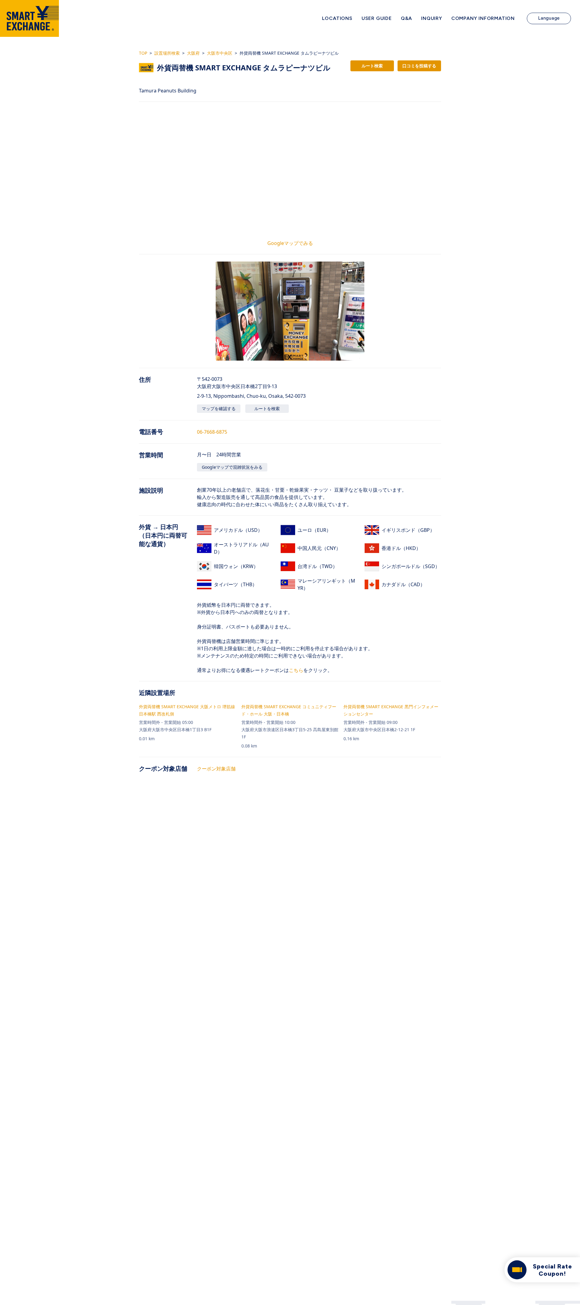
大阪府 (193, 53)
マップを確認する (219, 408)
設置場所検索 (167, 53)
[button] (290, 311)
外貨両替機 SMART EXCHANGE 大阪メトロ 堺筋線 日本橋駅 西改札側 (187, 710)
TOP (143, 53)
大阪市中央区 (219, 53)
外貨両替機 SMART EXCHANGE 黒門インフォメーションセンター (390, 710)
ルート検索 (372, 66)
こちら (296, 670)
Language (549, 18)
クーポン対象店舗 (216, 768)
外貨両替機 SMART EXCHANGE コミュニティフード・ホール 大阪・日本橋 (288, 710)
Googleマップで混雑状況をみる (232, 467)
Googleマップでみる (290, 243)
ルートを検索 (267, 408)
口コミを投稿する (419, 66)
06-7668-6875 (212, 432)
